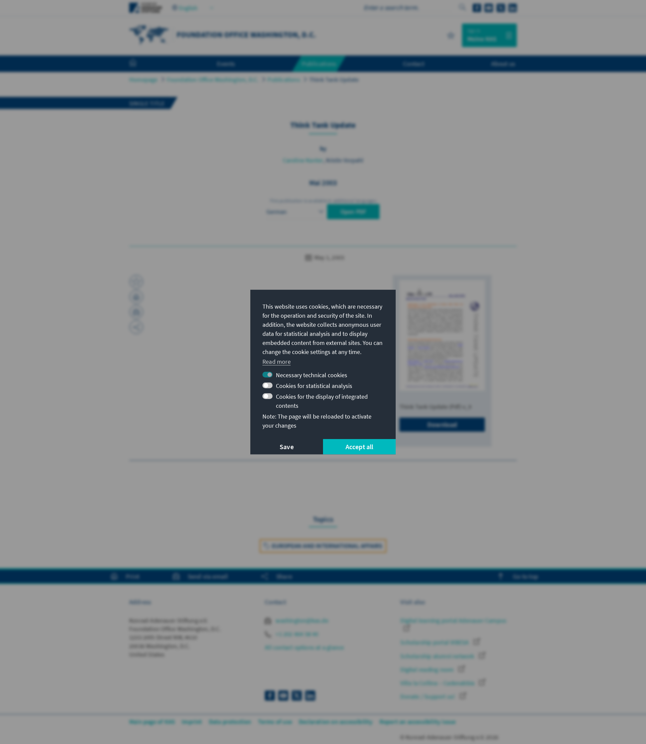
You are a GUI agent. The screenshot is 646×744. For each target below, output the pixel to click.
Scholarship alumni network (437, 656)
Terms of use (275, 722)
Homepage (143, 79)
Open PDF (353, 212)
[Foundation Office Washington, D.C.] (149, 34)
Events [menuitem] (226, 64)
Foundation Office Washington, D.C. (213, 79)
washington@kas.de (301, 620)
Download (442, 424)
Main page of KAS (152, 722)
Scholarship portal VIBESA (435, 642)
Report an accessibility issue (418, 722)
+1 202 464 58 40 (296, 634)
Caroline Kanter (303, 160)
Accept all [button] (359, 446)
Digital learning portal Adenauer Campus (453, 620)
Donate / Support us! (428, 696)
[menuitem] (139, 64)
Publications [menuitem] (319, 64)
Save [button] (287, 446)
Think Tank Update (334, 79)
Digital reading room (427, 669)
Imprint (192, 722)
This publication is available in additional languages (323, 201)
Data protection (230, 722)
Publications (283, 79)
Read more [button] (276, 361)
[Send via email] (136, 312)
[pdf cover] (442, 335)
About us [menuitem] (503, 64)
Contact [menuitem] (413, 64)
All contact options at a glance (304, 647)
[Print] (136, 297)
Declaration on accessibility (336, 722)
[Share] (136, 327)
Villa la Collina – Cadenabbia (438, 683)
